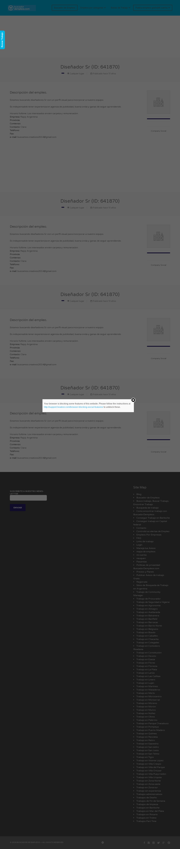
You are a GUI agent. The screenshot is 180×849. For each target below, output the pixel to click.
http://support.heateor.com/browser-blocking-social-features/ (73, 407)
